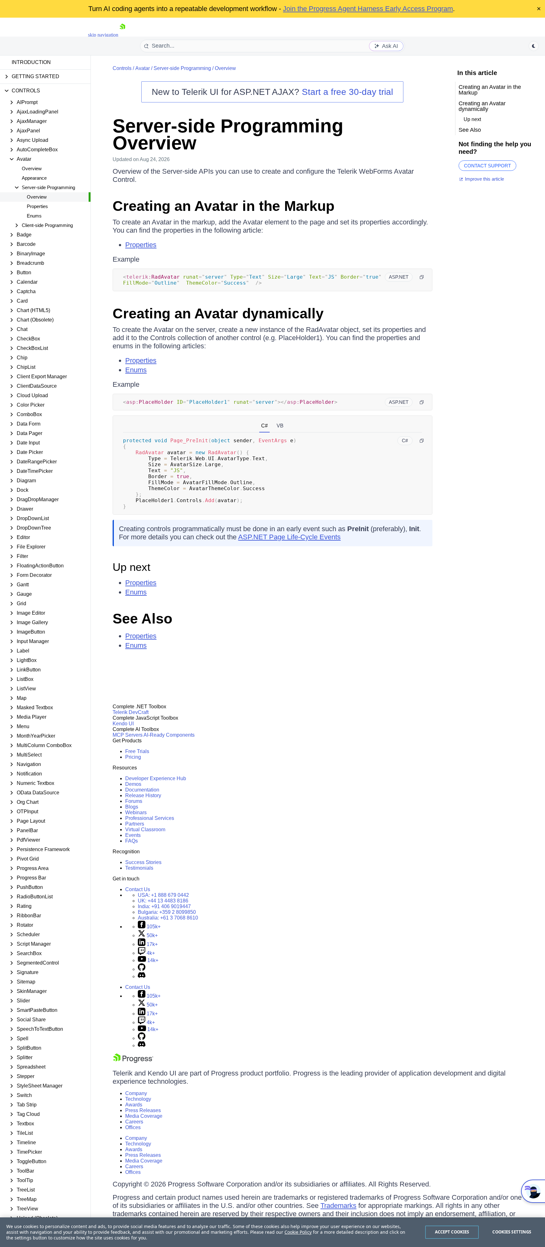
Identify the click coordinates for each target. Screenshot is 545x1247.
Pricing (133, 757)
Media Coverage (143, 1116)
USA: (163, 895)
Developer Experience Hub (155, 778)
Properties (37, 206)
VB (280, 425)
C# (264, 425)
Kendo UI (123, 723)
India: (164, 906)
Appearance (34, 178)
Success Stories (143, 862)
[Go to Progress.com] (133, 1061)
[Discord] (141, 976)
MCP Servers (128, 735)
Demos (133, 784)
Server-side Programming (182, 68)
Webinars (136, 812)
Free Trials (137, 751)
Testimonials (139, 868)
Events (133, 835)
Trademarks (338, 1205)
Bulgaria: (167, 912)
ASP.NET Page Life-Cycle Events (289, 537)
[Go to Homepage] (122, 35)
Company (136, 1093)
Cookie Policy (298, 1232)
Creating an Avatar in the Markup (223, 206)
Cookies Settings (511, 1232)
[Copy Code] (421, 277)
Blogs (131, 806)
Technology (138, 1099)
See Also (142, 619)
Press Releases (143, 1110)
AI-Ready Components (169, 735)
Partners (134, 823)
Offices (133, 1127)
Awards (133, 1104)
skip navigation (103, 35)
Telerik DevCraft (131, 712)
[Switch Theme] (534, 46)
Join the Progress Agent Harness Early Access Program (368, 9)
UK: (163, 900)
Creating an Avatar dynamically (218, 313)
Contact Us (137, 889)
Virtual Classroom (145, 829)
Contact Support (487, 165)
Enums (34, 215)
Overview (32, 168)
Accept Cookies (452, 1232)
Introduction (31, 62)
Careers (134, 1121)
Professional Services (149, 818)
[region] (272, 1232)
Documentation (142, 789)
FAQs (131, 841)
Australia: (168, 917)
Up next (131, 567)
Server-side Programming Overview (228, 134)
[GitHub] (141, 969)
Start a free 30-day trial (347, 92)
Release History (143, 795)
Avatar (142, 68)
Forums (133, 801)
